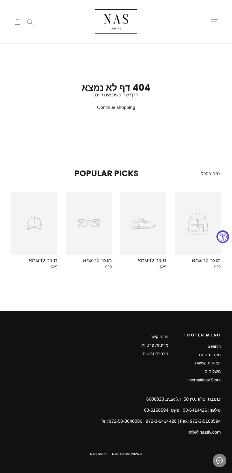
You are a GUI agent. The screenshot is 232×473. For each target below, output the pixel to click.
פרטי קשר (159, 336)
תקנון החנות (210, 355)
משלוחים (213, 371)
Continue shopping (116, 107)
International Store (204, 380)
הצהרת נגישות (208, 363)
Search (214, 346)
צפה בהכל (211, 173)
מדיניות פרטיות (154, 345)
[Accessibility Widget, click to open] (222, 236)
